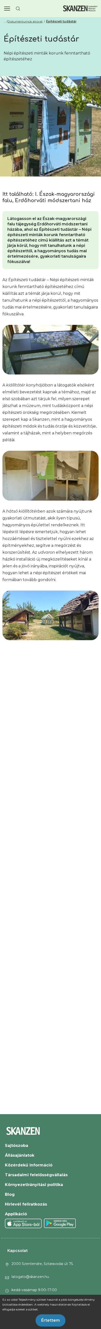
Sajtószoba (16, 1145)
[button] (7, 8)
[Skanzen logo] (80, 8)
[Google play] (60, 1223)
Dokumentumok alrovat (25, 21)
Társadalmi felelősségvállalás (36, 1175)
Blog (10, 1194)
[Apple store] (23, 1223)
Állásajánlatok (19, 1155)
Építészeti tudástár (61, 21)
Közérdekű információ (28, 1165)
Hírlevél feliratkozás (26, 1204)
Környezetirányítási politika (34, 1184)
